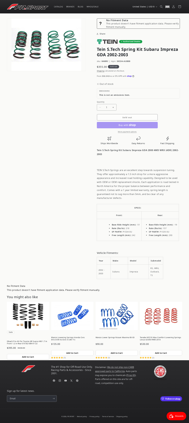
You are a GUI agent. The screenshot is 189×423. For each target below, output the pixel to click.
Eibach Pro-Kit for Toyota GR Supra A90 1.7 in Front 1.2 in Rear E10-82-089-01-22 (27, 342)
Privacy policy (94, 416)
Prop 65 (131, 375)
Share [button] (102, 33)
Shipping (100, 71)
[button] (161, 7)
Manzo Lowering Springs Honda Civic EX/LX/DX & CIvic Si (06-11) (68, 338)
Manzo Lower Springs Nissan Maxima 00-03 (115, 337)
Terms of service (108, 416)
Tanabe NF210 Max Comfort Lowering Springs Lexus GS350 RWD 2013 (160, 338)
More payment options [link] (127, 132)
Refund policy (82, 416)
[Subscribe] (54, 398)
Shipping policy (122, 416)
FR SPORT (70, 416)
